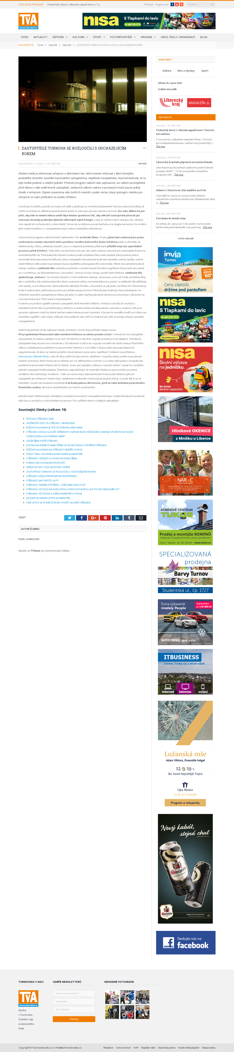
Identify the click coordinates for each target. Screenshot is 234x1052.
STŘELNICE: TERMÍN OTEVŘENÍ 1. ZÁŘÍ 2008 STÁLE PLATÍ (55, 484)
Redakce (108, 1047)
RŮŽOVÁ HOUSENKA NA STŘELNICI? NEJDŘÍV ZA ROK (54, 449)
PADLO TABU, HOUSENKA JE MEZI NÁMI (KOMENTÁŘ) (54, 454)
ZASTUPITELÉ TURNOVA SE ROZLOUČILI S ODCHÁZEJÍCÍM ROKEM (61, 471)
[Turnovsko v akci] (28, 20)
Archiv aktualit (186, 238)
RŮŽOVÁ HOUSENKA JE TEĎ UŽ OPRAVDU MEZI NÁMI (54, 427)
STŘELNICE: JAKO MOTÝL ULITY (42, 480)
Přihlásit (148, 4)
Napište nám (148, 1047)
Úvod (24, 37)
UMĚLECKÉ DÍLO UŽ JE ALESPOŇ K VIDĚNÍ (48, 467)
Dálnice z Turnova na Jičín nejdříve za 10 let (181, 190)
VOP (136, 1047)
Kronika (146, 37)
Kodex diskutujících (188, 1047)
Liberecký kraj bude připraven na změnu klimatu (184, 162)
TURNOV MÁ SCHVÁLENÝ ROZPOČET (45, 462)
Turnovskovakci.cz (42, 1047)
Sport (97, 37)
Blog (203, 37)
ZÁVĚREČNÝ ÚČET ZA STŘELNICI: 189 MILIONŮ (50, 423)
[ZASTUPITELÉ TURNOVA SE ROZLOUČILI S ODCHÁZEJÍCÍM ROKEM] (82, 99)
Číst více (160, 146)
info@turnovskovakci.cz (68, 1047)
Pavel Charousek (28, 539)
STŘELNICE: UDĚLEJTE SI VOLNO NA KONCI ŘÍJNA (51, 458)
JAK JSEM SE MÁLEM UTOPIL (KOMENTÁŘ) (48, 498)
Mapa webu (209, 1047)
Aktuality (40, 37)
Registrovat (162, 4)
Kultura (78, 37)
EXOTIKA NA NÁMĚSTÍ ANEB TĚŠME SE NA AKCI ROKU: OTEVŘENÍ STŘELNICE (66, 445)
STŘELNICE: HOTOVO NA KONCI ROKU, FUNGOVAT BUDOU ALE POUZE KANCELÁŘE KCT (72, 489)
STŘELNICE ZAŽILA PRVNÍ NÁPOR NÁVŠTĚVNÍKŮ (51, 476)
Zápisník (58, 37)
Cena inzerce (123, 1047)
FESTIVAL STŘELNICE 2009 (40, 418)
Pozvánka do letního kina (171, 218)
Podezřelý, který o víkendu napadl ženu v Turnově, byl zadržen (75, 4)
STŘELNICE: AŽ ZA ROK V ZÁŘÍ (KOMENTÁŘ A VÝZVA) (54, 493)
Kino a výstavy (186, 70)
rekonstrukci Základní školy (33, 356)
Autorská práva (166, 1047)
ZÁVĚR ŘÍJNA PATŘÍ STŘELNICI (42, 440)
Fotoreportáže (121, 37)
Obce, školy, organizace (178, 37)
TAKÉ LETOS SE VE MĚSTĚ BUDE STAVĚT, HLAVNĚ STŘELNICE (58, 502)
